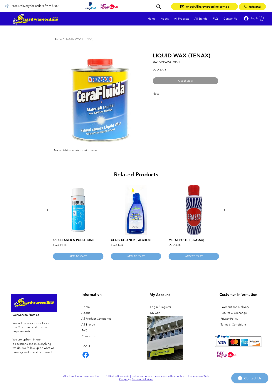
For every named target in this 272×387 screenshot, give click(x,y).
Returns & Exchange (234, 312)
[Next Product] (224, 210)
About (85, 312)
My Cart (155, 312)
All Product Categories (96, 318)
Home (58, 39)
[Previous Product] (47, 210)
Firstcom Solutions (142, 379)
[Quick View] (78, 210)
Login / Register (160, 307)
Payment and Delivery (235, 307)
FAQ (84, 330)
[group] (136, 222)
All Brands (88, 324)
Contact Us (88, 336)
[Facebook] (85, 355)
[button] (262, 18)
